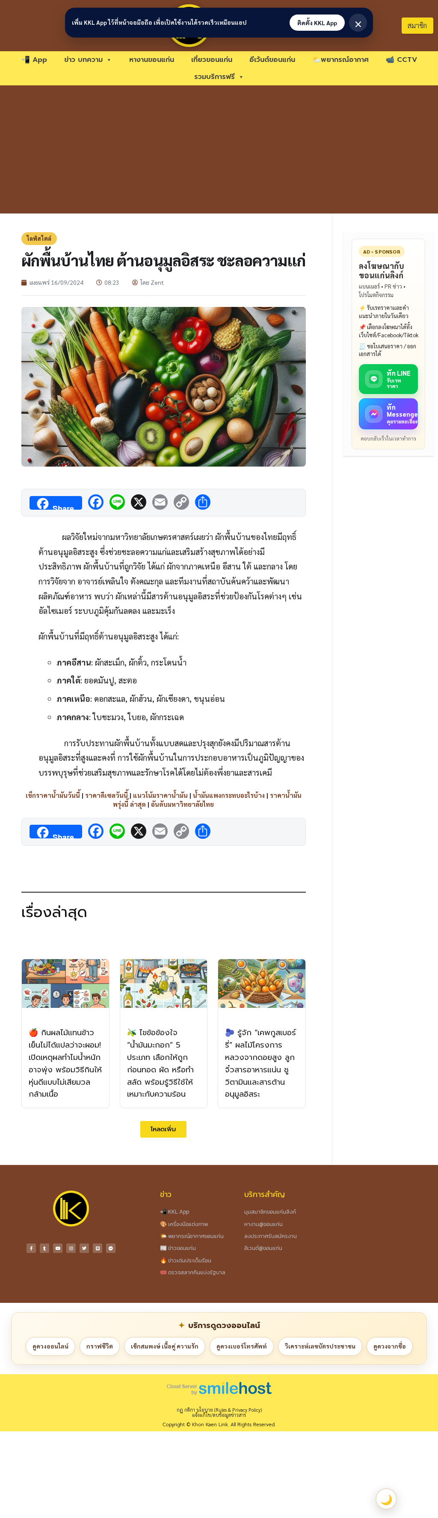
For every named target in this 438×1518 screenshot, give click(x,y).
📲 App (34, 60)
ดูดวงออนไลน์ (50, 1346)
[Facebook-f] (31, 1248)
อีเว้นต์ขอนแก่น (272, 60)
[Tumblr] (44, 1248)
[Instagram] (71, 1248)
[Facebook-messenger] (110, 1248)
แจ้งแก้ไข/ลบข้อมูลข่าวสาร (219, 1415)
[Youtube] (57, 1248)
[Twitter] (84, 1248)
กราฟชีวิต (99, 1346)
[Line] (97, 1248)
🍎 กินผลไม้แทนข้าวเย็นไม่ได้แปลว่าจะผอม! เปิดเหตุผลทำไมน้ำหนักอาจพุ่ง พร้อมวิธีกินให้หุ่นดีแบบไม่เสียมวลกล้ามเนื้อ (65, 1063)
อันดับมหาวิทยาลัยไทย (182, 804)
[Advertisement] (219, 149)
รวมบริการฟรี (214, 77)
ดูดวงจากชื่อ (389, 1346)
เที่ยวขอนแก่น (211, 60)
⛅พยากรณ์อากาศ (340, 60)
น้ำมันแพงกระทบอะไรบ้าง (229, 795)
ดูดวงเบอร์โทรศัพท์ (241, 1346)
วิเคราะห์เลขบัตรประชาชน (320, 1346)
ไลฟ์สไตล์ (39, 238)
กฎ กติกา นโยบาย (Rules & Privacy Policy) (219, 1410)
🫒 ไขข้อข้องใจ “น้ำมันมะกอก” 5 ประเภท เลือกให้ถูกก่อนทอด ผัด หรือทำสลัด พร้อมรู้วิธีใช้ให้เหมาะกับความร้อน (160, 1063)
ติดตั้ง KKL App (317, 22)
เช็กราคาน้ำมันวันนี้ (53, 795)
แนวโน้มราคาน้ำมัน (160, 795)
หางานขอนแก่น (151, 60)
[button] (163, 1129)
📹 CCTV (401, 60)
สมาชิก (417, 25)
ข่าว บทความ (83, 60)
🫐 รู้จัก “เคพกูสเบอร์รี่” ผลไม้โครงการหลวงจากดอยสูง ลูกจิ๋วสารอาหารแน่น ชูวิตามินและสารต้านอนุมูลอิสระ (260, 1063)
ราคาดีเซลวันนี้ (106, 795)
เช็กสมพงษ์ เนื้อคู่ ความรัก (164, 1346)
